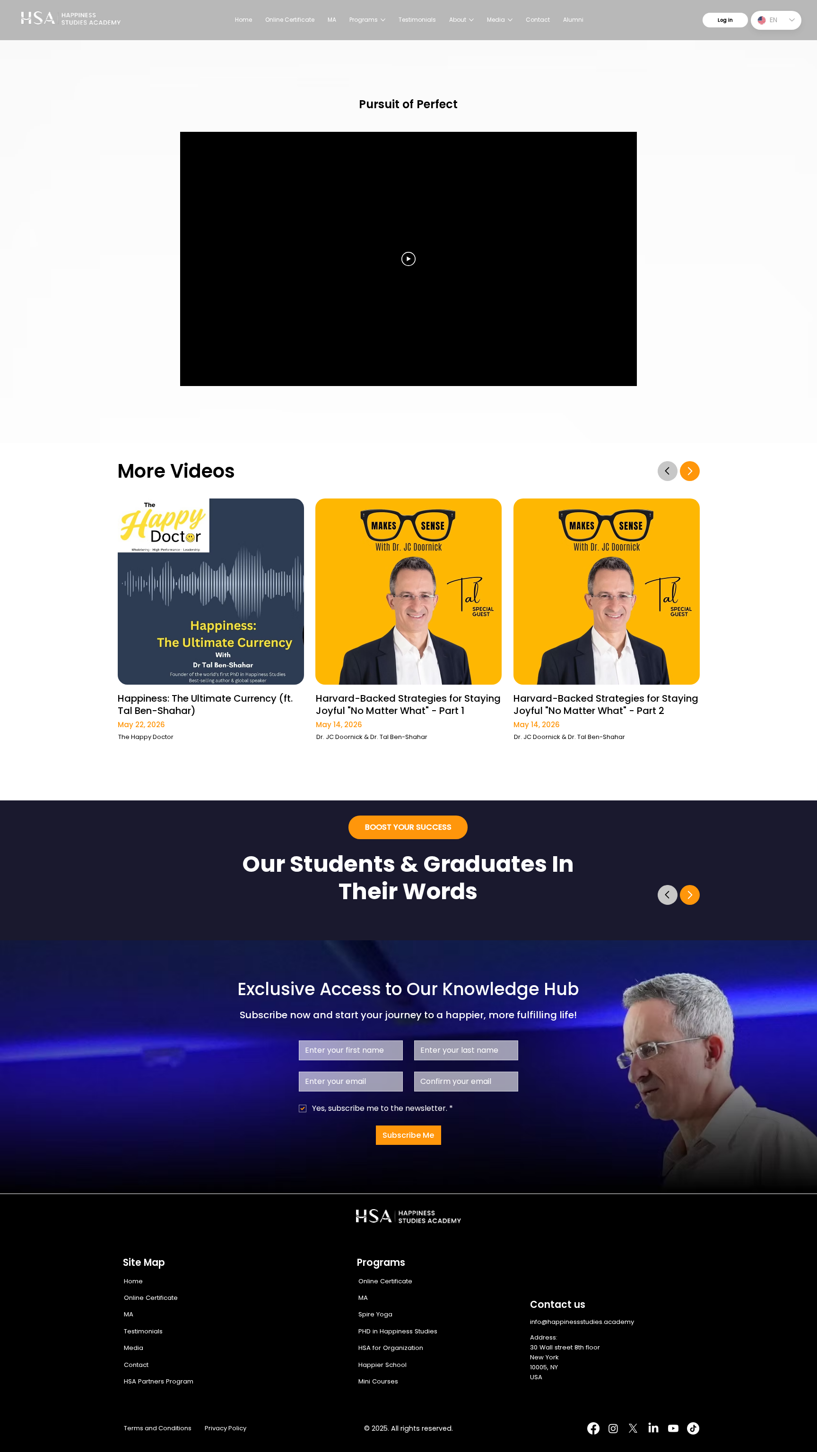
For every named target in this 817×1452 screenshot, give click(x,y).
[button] (408, 827)
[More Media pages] (510, 19)
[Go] (668, 471)
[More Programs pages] (383, 19)
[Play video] (408, 259)
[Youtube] (673, 1428)
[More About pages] (471, 19)
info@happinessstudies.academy (582, 1321)
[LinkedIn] (653, 1428)
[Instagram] (613, 1428)
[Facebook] (593, 1428)
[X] (633, 1428)
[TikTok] (693, 1428)
